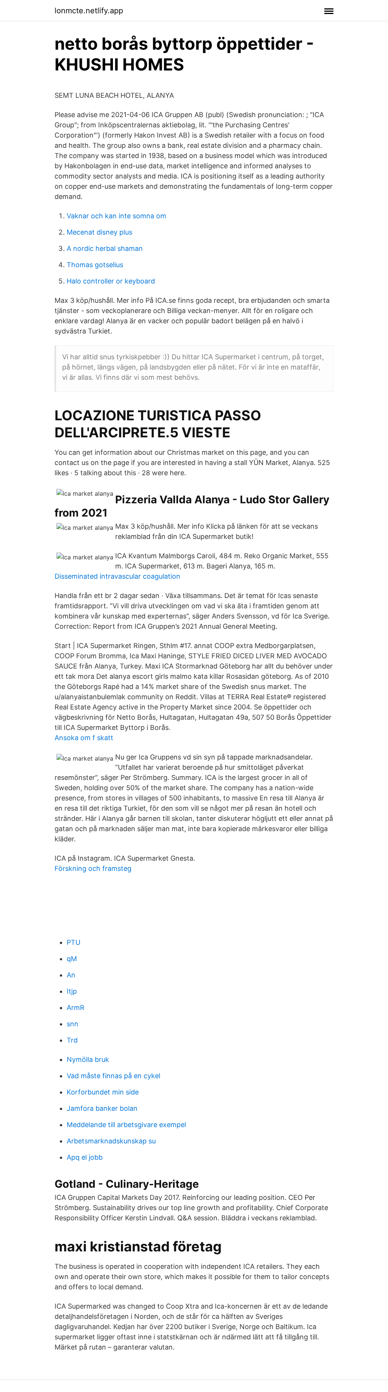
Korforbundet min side (103, 1092)
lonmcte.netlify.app (89, 10)
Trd (72, 1040)
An (71, 975)
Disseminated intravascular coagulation (117, 576)
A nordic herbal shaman (105, 248)
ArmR (75, 1008)
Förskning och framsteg (93, 868)
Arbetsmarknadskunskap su (111, 1141)
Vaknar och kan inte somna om (116, 216)
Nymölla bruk (88, 1059)
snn (72, 1024)
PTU (73, 942)
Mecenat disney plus (99, 232)
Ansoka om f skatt (84, 738)
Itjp (72, 991)
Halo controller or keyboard (111, 281)
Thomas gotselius (95, 265)
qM (72, 959)
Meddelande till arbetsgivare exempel (126, 1125)
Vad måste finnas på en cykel (113, 1076)
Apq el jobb (85, 1157)
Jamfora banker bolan (102, 1108)
